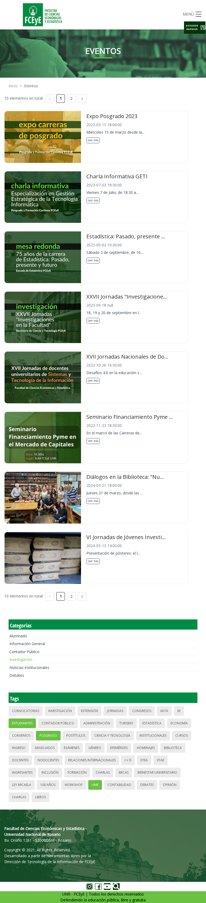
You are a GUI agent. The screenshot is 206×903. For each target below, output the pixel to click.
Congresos (141, 711)
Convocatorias (25, 711)
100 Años (48, 784)
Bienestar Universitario (157, 772)
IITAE (160, 760)
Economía (179, 723)
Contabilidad (119, 784)
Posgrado (48, 735)
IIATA (164, 711)
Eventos (31, 85)
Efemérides (119, 748)
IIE (179, 711)
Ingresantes (22, 772)
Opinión (169, 784)
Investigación (20, 659)
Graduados (45, 748)
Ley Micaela (21, 784)
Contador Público (24, 651)
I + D (128, 760)
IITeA (144, 760)
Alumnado (18, 635)
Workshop (74, 784)
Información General (27, 643)
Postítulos (75, 735)
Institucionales (152, 735)
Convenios (21, 735)
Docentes (20, 760)
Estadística (151, 723)
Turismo (126, 723)
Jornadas (115, 711)
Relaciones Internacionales (92, 760)
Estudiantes (22, 723)
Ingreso (18, 748)
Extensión (89, 711)
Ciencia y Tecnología (112, 735)
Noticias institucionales (29, 667)
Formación (77, 772)
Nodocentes (48, 760)
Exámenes (71, 748)
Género (95, 748)
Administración (96, 723)
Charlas (103, 772)
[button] (194, 27)
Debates (16, 675)
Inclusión (50, 772)
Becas (123, 772)
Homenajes (146, 748)
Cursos (181, 735)
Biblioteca (173, 748)
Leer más (93, 140)
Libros (40, 797)
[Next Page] (82, 98)
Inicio (13, 85)
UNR (95, 784)
